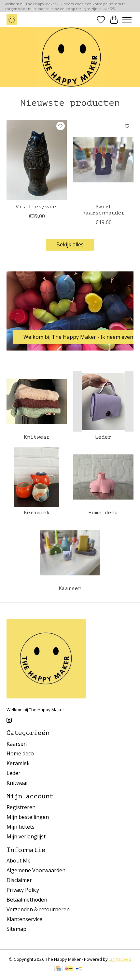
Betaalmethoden (27, 899)
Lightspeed (120, 959)
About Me (19, 860)
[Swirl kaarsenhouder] (103, 160)
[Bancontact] (79, 969)
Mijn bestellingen (28, 816)
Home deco (103, 513)
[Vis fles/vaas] (37, 160)
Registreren (21, 807)
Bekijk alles (70, 244)
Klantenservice (24, 919)
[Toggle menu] (126, 19)
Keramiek (37, 513)
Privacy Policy (23, 889)
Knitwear (37, 437)
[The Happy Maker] (12, 19)
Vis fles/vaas (37, 207)
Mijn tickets (21, 826)
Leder (103, 437)
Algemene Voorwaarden (36, 870)
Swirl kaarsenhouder (103, 210)
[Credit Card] (58, 969)
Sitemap (16, 928)
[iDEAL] (69, 969)
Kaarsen (70, 588)
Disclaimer (19, 880)
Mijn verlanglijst (26, 836)
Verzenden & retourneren (38, 909)
